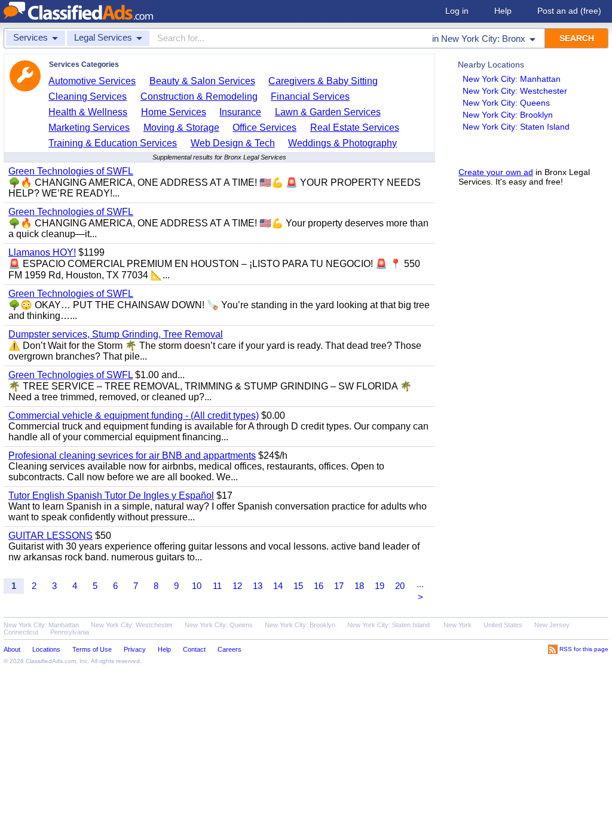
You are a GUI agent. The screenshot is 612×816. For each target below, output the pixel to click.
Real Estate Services (354, 127)
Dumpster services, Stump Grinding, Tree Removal (115, 334)
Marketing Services (89, 127)
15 (298, 586)
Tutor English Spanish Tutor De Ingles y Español (111, 495)
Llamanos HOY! (42, 252)
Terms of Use (92, 649)
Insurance (240, 112)
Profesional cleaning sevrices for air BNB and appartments (132, 455)
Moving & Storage (181, 127)
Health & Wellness (87, 112)
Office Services (264, 127)
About (12, 649)
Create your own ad (495, 172)
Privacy (135, 649)
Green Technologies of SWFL (70, 171)
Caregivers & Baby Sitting (323, 81)
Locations (46, 649)
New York (457, 624)
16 (318, 586)
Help (503, 11)
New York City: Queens (506, 103)
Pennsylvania (69, 632)
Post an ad (569, 11)
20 (400, 586)
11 (217, 586)
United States (503, 624)
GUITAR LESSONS (50, 535)
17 (339, 586)
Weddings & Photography (342, 143)
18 (359, 586)
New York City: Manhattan (512, 79)
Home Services (173, 112)
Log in (457, 11)
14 (278, 586)
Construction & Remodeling (199, 96)
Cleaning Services (87, 96)
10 (196, 586)
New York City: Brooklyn (508, 114)
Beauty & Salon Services (202, 81)
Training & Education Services (112, 143)
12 (237, 586)
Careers (229, 649)
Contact (194, 649)
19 (379, 586)
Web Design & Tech (233, 143)
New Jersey (552, 624)
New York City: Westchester (515, 91)
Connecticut (21, 632)
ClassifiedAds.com (51, 661)
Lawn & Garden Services (328, 112)
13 (257, 586)
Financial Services (310, 96)
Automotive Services (92, 81)
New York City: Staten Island (516, 126)
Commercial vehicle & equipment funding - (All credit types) (133, 415)
